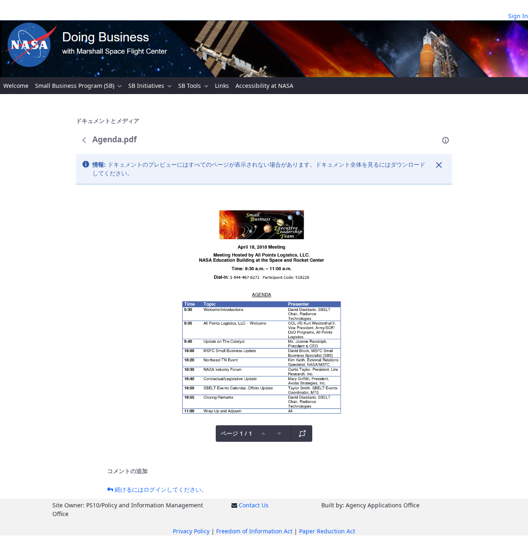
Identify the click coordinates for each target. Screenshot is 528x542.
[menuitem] (16, 85)
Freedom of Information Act (254, 531)
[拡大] (302, 433)
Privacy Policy (191, 531)
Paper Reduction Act (327, 531)
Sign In (518, 16)
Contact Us (254, 505)
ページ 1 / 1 (236, 433)
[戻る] (84, 140)
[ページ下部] (279, 433)
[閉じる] (439, 165)
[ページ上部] (263, 433)
